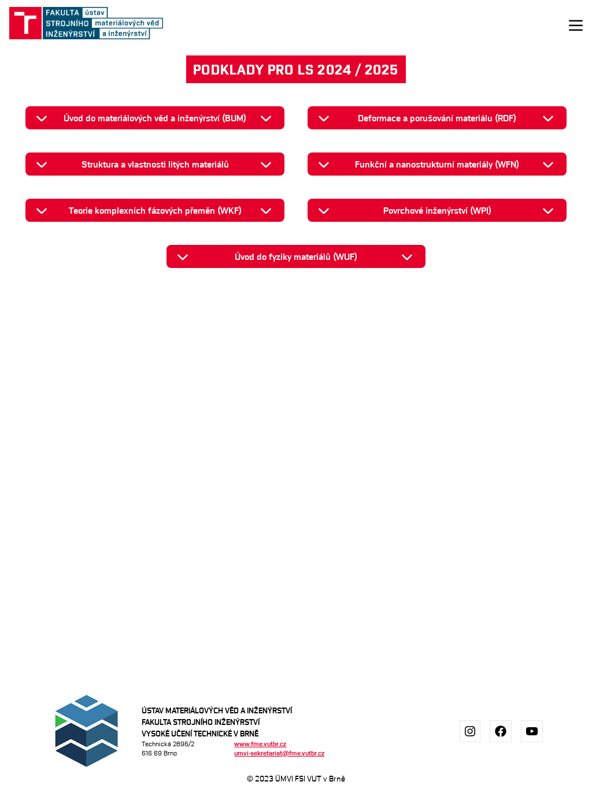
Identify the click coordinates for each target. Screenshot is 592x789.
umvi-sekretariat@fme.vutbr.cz (279, 753)
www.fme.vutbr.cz (260, 743)
